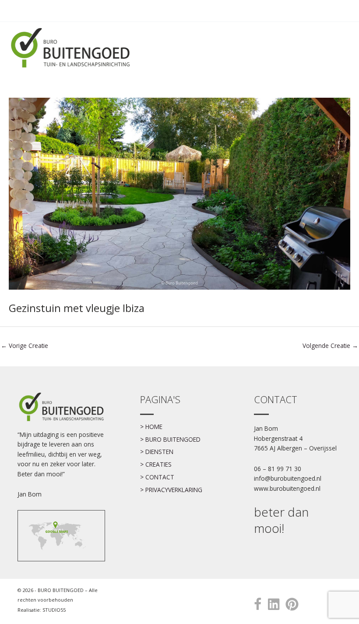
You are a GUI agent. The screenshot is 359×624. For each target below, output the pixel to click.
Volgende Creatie (330, 345)
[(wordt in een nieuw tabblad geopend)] (57, 535)
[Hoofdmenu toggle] (341, 11)
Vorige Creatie (24, 345)
